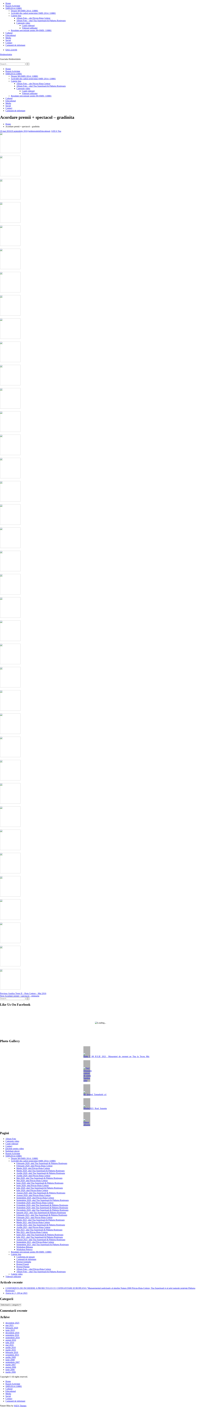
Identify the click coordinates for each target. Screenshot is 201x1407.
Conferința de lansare (25, 1257)
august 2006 (10, 1367)
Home (8, 3)
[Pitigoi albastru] (86, 1119)
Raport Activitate (12, 6)
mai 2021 (9, 1325)
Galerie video (17, 1274)
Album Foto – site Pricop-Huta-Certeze (33, 18)
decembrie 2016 (12, 1333)
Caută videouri (28, 25)
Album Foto (10, 1139)
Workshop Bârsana (24, 1247)
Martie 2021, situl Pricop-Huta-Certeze (33, 1222)
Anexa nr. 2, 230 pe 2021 (16, 1293)
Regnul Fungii (22, 1264)
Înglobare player (12, 1151)
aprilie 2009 (10, 1357)
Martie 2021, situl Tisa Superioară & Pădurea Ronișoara (40, 1220)
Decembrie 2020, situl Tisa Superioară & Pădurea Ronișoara (42, 1210)
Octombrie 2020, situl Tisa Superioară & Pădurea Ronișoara (42, 1205)
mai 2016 (9, 1345)
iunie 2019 (10, 1330)
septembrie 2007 (12, 1362)
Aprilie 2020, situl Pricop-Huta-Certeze (33, 1175)
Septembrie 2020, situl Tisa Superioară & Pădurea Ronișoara (42, 1200)
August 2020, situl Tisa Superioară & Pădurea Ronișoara (40, 1193)
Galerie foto (16, 15)
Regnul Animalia (23, 1262)
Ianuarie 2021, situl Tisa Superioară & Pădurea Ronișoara (41, 1212)
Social (8, 40)
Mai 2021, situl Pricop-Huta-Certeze (32, 1232)
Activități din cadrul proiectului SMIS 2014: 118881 (33, 13)
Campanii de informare (15, 45)
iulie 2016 (9, 1342)
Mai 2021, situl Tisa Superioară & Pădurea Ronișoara (39, 1230)
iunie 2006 (10, 1369)
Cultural (8, 33)
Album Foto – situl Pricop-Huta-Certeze (33, 1269)
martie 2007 (10, 1365)
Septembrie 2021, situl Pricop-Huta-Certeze (35, 1242)
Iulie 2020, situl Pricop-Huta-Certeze (32, 1190)
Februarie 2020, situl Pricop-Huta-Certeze (34, 1166)
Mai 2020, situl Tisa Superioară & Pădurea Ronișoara (39, 1178)
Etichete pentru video (14, 1148)
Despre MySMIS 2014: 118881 (24, 11)
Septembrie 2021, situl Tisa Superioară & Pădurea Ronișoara (42, 1244)
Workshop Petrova (24, 1249)
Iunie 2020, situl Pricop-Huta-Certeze (32, 1185)
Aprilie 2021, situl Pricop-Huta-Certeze (33, 1227)
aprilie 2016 (10, 1347)
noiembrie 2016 (12, 1335)
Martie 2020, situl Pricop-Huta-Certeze (33, 1168)
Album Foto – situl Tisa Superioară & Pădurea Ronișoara (41, 20)
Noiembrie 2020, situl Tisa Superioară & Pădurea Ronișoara (42, 1207)
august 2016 (10, 1340)
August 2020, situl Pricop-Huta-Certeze (33, 1195)
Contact (8, 43)
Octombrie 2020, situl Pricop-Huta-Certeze (34, 1203)
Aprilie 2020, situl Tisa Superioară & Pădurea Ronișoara (40, 1173)
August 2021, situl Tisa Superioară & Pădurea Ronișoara (40, 1239)
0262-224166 (11, 50)
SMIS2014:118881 (13, 8)
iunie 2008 (10, 1360)
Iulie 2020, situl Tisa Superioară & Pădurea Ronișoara (39, 1188)
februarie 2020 (11, 1328)
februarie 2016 (11, 1352)
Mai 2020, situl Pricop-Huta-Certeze (32, 1180)
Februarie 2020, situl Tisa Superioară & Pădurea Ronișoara (41, 1163)
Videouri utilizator (29, 28)
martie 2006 (10, 1372)
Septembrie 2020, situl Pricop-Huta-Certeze (35, 1198)
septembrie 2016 (12, 1337)
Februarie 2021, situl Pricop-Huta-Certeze (34, 1217)
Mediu (8, 38)
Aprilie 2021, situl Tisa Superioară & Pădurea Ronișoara (40, 1225)
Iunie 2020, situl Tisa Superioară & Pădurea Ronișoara (39, 1183)
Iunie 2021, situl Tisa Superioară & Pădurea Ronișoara (39, 1235)
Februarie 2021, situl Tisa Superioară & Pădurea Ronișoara (41, 1215)
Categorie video (23, 23)
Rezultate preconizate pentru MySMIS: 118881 (31, 30)
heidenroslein (34, 131)
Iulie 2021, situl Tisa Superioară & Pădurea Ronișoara (39, 1237)
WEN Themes (20, 1406)
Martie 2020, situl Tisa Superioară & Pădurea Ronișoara (40, 1171)
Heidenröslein (6, 54)
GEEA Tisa (56, 131)
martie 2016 (10, 1350)
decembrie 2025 (12, 1323)
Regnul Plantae (23, 1267)
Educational (10, 35)
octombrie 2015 (12, 1355)
